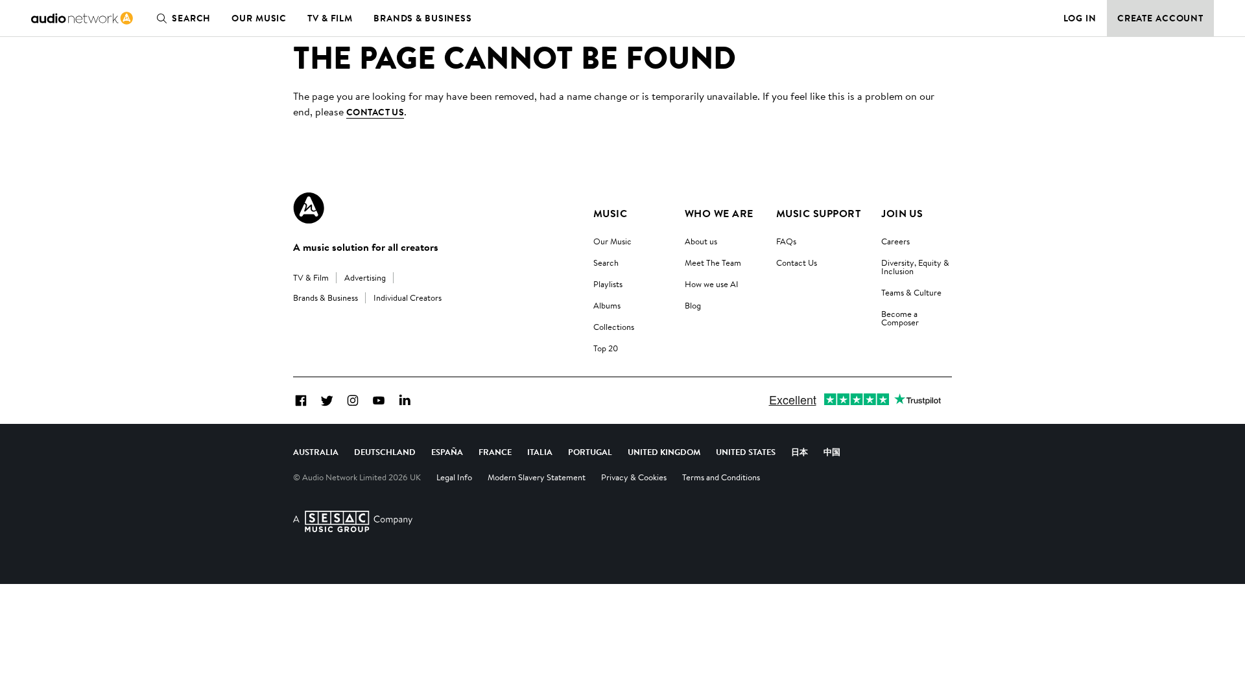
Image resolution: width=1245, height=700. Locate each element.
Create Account (1160, 18)
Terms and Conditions (721, 477)
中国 (832, 452)
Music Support (818, 213)
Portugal (590, 452)
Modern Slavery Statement (537, 477)
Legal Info (454, 477)
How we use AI (712, 284)
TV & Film (330, 18)
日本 (799, 452)
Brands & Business (423, 18)
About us (701, 241)
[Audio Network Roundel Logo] (308, 208)
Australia (315, 452)
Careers (895, 241)
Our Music (259, 18)
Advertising (365, 277)
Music (610, 213)
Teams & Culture (911, 292)
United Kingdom (664, 452)
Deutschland (385, 452)
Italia (539, 452)
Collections (613, 326)
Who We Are (719, 213)
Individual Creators (408, 297)
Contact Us (796, 262)
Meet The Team (713, 262)
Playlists (607, 284)
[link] (82, 18)
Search (191, 18)
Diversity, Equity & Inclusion (915, 267)
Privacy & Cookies (634, 477)
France (495, 452)
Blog (693, 305)
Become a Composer (900, 318)
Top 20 (605, 348)
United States (746, 452)
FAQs (786, 241)
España (447, 452)
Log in (1080, 18)
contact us (375, 112)
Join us (902, 213)
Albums (607, 305)
